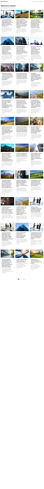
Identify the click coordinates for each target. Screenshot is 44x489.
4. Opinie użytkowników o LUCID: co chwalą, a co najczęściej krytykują (21, 260)
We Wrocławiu (4, 1)
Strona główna (41, 1)
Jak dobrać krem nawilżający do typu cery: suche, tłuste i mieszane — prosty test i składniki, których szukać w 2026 (36, 209)
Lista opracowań (35, 1)
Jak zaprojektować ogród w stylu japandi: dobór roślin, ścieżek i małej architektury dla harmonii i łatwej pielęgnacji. (36, 183)
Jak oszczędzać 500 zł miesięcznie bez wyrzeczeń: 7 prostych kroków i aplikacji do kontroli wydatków (21, 235)
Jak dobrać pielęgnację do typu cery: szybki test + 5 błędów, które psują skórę (21, 155)
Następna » (24, 279)
